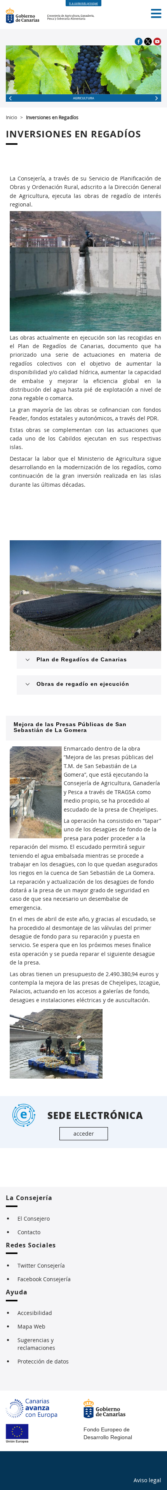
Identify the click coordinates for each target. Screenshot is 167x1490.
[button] (156, 13)
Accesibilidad (34, 1313)
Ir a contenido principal (83, 3)
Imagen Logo (26, 15)
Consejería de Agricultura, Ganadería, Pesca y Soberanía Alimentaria (71, 15)
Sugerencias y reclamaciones (36, 1343)
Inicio (11, 117)
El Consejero (33, 1218)
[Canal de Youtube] (157, 41)
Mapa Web (31, 1326)
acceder (83, 1133)
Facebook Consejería (44, 1279)
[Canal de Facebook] (139, 41)
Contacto (28, 1232)
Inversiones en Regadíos (52, 117)
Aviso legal (147, 1480)
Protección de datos (43, 1361)
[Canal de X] (148, 41)
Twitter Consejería (41, 1265)
